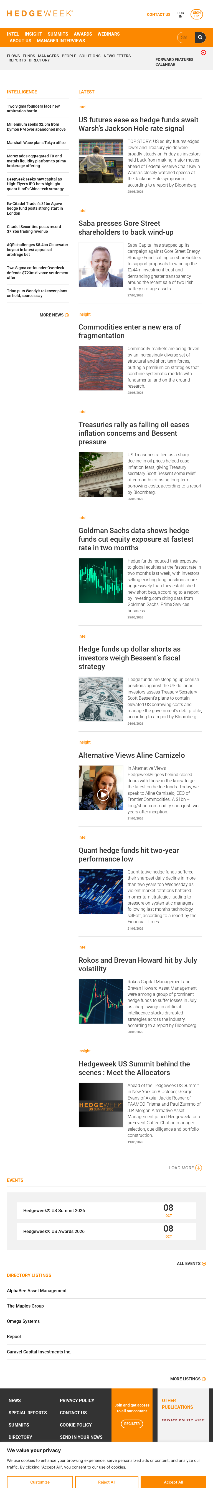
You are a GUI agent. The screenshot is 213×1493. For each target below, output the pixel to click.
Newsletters (117, 56)
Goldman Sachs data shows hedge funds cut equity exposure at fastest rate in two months (136, 539)
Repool (14, 1336)
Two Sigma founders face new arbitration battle (33, 108)
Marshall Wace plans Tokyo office (36, 142)
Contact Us (73, 1412)
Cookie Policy (76, 1425)
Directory (39, 60)
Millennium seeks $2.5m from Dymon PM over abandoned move (36, 127)
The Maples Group (25, 1306)
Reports (17, 60)
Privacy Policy (77, 1400)
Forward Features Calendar (175, 62)
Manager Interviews (61, 40)
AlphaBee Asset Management (37, 1290)
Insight (33, 34)
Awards (83, 34)
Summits (58, 34)
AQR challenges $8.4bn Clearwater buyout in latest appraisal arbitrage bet (37, 249)
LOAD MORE (181, 1167)
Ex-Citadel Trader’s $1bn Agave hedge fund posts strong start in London (35, 208)
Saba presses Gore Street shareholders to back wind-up (126, 227)
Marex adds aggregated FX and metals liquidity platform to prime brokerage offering (36, 161)
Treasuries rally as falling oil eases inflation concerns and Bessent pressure (133, 433)
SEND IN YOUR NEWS (81, 1437)
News (15, 1400)
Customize (40, 1482)
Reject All (106, 1482)
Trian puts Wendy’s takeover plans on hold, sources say (37, 293)
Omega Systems (23, 1321)
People (69, 56)
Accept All (173, 1482)
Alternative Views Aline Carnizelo (131, 755)
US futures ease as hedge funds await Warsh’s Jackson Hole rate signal (138, 124)
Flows (13, 56)
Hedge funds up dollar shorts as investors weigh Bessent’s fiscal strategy (129, 657)
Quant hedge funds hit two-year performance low (128, 854)
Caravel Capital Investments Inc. (39, 1352)
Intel (13, 34)
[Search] (200, 37)
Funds (29, 56)
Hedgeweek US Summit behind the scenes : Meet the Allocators (134, 1068)
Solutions (89, 56)
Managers (48, 56)
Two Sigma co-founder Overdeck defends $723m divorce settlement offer (38, 273)
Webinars (109, 34)
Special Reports (28, 1412)
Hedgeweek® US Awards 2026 (54, 1231)
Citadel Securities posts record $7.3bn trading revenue (34, 229)
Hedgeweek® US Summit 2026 (54, 1210)
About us (20, 40)
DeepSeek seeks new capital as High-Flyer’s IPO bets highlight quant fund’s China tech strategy (35, 184)
